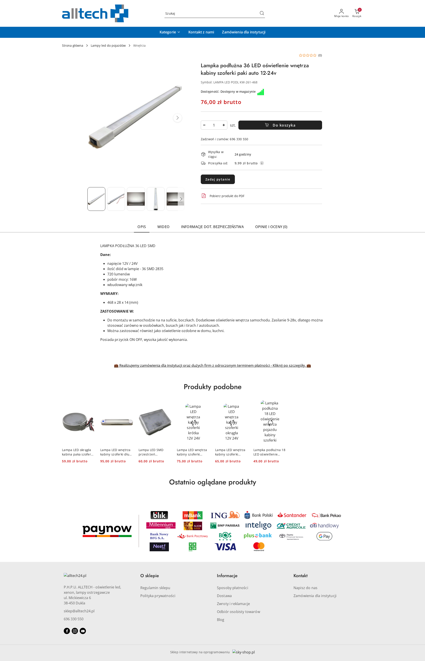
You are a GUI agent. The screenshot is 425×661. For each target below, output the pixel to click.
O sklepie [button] (149, 576)
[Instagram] (75, 631)
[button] (170, 32)
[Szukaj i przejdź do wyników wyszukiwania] (262, 13)
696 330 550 (73, 619)
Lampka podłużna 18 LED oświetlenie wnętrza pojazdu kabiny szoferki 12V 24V (269, 452)
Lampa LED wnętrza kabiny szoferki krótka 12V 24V (192, 452)
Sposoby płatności (232, 587)
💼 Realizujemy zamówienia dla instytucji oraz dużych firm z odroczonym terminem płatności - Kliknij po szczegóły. (210, 365)
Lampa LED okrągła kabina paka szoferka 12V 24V (78, 452)
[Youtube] (83, 631)
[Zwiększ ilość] (223, 125)
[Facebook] (67, 631)
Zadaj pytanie (217, 179)
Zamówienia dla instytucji (315, 595)
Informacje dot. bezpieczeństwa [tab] (212, 226)
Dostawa (224, 595)
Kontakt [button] (300, 576)
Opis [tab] (141, 226)
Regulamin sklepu (155, 587)
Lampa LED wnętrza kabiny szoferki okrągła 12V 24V (230, 452)
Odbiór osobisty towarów (238, 611)
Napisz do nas (305, 587)
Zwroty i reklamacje (233, 603)
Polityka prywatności (157, 595)
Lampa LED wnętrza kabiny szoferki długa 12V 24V (116, 452)
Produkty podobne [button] (212, 387)
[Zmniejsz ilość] (204, 125)
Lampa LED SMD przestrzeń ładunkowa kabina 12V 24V (152, 452)
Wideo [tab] (163, 226)
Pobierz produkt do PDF (227, 196)
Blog (220, 619)
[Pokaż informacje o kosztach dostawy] (261, 163)
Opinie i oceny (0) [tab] (271, 226)
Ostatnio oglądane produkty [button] (212, 482)
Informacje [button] (227, 576)
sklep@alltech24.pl (79, 611)
